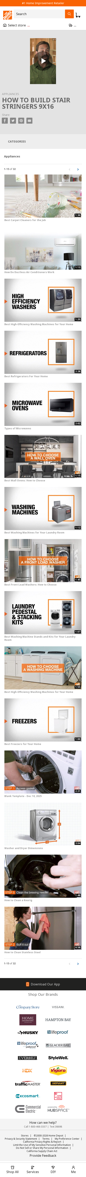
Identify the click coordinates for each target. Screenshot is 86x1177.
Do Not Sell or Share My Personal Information (42, 1148)
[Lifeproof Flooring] (58, 1032)
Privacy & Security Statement (21, 1138)
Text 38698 (56, 1126)
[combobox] (40, 14)
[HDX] (28, 1070)
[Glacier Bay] (58, 1045)
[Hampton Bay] (58, 1019)
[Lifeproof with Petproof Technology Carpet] (28, 1045)
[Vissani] (58, 1007)
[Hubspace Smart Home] (58, 1108)
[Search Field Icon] (69, 14)
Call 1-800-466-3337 (35, 1126)
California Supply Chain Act (42, 1151)
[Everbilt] (28, 1058)
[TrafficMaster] (28, 1083)
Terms (46, 1138)
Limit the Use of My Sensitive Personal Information (42, 1145)
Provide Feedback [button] (43, 1155)
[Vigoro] (58, 1070)
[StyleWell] (58, 1058)
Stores (25, 1135)
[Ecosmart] (28, 1096)
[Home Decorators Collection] (28, 1019)
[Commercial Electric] (28, 1108)
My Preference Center (67, 1138)
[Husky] (28, 1032)
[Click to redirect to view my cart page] (78, 15)
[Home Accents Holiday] (58, 1096)
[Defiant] (58, 1083)
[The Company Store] (28, 1007)
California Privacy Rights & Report (42, 1141)
